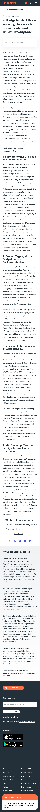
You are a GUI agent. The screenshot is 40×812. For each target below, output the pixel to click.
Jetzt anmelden (11, 803)
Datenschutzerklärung (27, 808)
